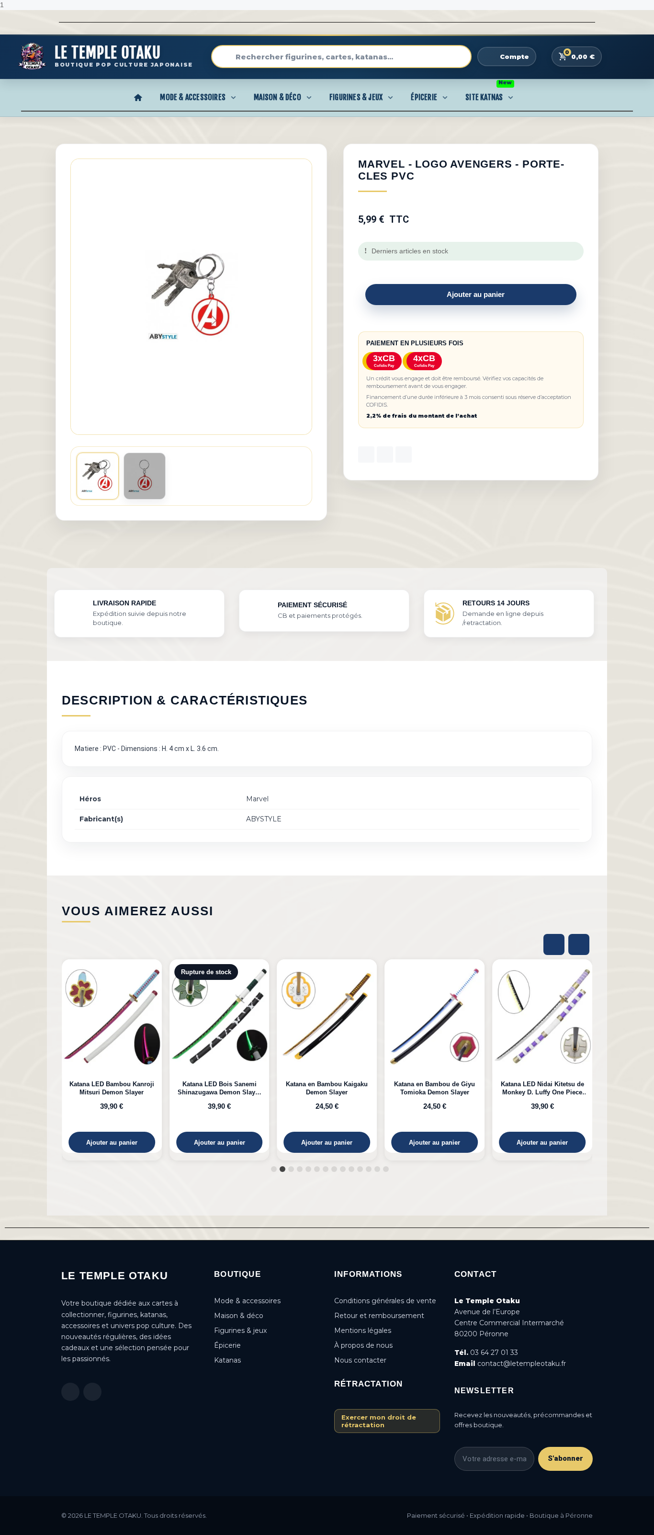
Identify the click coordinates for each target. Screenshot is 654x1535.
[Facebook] (70, 1392)
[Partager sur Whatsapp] (403, 454)
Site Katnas (488, 94)
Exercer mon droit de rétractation (378, 1421)
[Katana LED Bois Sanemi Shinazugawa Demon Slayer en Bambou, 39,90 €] (219, 1056)
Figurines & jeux (240, 1330)
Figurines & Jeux (356, 97)
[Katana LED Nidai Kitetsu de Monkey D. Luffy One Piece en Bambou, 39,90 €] (542, 1056)
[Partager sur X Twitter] (385, 454)
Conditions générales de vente (385, 1300)
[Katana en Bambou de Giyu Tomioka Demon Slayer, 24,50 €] (434, 1056)
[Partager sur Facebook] (366, 454)
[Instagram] (92, 1392)
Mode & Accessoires (193, 97)
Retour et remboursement (379, 1315)
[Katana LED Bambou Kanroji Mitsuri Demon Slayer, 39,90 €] (112, 1056)
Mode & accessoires (247, 1300)
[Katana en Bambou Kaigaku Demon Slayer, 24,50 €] (327, 1056)
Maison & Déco (277, 97)
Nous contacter (360, 1360)
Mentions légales (362, 1330)
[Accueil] (137, 97)
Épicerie (424, 97)
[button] (303, 297)
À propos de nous (363, 1345)
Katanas (227, 1360)
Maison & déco (238, 1315)
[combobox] (341, 56)
